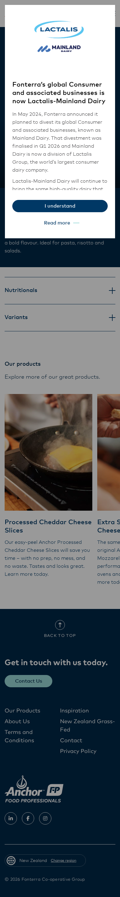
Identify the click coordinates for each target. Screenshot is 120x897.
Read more (57, 222)
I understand (60, 206)
